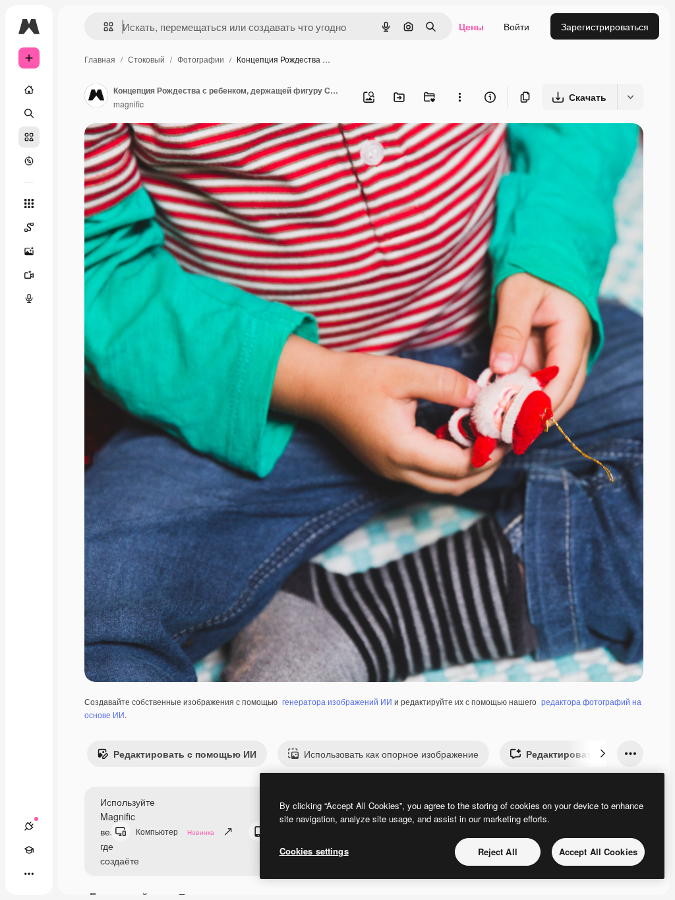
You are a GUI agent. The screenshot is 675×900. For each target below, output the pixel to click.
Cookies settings (314, 851)
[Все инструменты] (29, 203)
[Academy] (29, 849)
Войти (516, 26)
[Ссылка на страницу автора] (96, 97)
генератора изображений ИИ (337, 701)
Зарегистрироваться (605, 26)
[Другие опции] (459, 97)
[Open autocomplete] (103, 27)
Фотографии (200, 59)
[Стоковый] (29, 137)
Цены (471, 26)
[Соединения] (29, 826)
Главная (99, 59)
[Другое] (29, 873)
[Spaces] (29, 227)
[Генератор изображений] (29, 251)
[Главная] (29, 89)
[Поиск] (29, 113)
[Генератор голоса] (29, 298)
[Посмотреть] (29, 160)
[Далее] (602, 754)
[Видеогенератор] (29, 274)
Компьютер (175, 831)
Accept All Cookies (598, 851)
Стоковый (146, 59)
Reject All (497, 851)
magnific (128, 103)
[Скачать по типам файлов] (630, 97)
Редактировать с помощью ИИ (184, 753)
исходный (172, 148)
